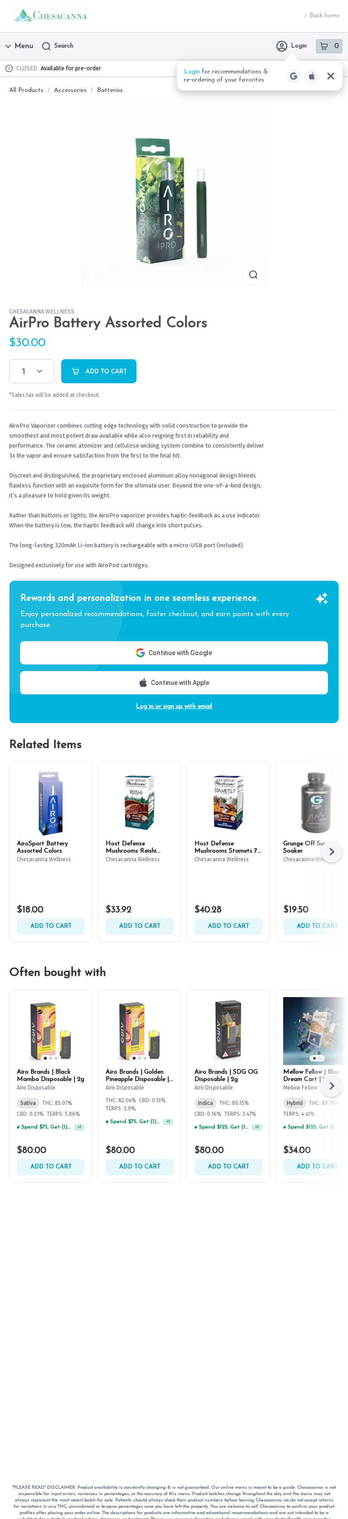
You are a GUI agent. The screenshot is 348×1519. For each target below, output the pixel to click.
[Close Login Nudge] (330, 76)
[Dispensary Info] (9, 68)
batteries (110, 90)
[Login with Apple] (311, 76)
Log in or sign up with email (174, 706)
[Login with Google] (293, 76)
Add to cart (51, 926)
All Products (26, 90)
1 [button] (23, 371)
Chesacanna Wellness (41, 311)
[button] (260, 76)
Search (63, 46)
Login (299, 46)
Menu (23, 46)
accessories (70, 90)
